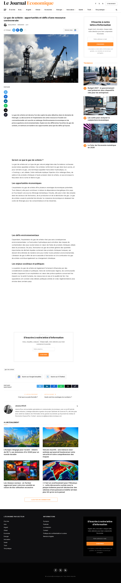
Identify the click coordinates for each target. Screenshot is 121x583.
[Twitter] (6, 92)
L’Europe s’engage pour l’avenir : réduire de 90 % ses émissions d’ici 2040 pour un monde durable (21, 452)
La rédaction (47, 527)
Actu (19, 10)
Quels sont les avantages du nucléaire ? (58, 397)
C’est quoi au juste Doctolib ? (28, 397)
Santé (81, 10)
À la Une (12, 10)
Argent (28, 10)
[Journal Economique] (29, 3)
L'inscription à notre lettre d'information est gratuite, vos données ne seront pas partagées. (100, 51)
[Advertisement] (46, 100)
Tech (89, 10)
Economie (48, 10)
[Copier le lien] (6, 115)
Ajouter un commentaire (41, 499)
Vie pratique (100, 10)
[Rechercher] (116, 10)
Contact (45, 530)
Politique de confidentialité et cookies (55, 533)
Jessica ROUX (12, 24)
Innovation (70, 10)
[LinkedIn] (6, 101)
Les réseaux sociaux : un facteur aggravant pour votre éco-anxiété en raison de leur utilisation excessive (19, 485)
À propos (46, 521)
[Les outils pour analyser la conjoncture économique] (100, 105)
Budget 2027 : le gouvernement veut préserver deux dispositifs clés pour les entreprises (101, 90)
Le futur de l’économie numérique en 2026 (102, 146)
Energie (59, 10)
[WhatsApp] (6, 105)
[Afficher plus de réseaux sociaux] (25, 30)
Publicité (45, 524)
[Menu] (5, 10)
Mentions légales (48, 536)
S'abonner (111, 3)
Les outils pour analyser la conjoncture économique (99, 119)
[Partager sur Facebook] (17, 30)
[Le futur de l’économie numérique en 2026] (100, 133)
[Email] (6, 110)
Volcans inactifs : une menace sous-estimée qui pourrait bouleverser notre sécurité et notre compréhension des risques (59, 453)
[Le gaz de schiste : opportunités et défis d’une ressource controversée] (41, 58)
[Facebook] (6, 96)
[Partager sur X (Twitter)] (14, 30)
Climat (38, 10)
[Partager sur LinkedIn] (21, 30)
